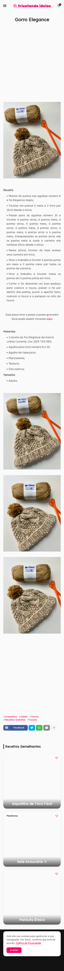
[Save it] (59, 27)
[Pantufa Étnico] (32, 897)
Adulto (24, 716)
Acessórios (11, 716)
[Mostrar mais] (54, 728)
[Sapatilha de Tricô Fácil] (32, 781)
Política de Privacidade (28, 943)
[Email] (46, 728)
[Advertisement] (32, 66)
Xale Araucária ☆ (32, 861)
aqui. (50, 318)
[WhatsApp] (39, 728)
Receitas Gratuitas (15, 720)
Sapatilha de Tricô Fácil (32, 803)
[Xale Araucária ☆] (32, 839)
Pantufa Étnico (32, 920)
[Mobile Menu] (5, 6)
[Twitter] (32, 728)
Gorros (35, 716)
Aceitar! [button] (14, 950)
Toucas (33, 720)
